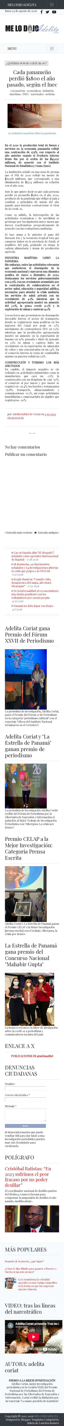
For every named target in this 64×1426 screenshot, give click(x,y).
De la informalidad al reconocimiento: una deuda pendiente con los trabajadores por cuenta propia (35, 594)
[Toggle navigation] (51, 4)
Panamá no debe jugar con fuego (33, 606)
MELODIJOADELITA (22, 4)
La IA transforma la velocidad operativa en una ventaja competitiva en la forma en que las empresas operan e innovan (37, 1284)
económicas (34, 90)
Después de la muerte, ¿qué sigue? (24, 1261)
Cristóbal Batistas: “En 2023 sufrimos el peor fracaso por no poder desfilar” (28, 1176)
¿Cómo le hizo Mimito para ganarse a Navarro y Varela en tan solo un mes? (30, 1270)
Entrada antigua (47, 532)
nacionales (37, 94)
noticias (50, 94)
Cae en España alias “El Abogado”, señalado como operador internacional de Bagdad (34, 556)
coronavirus (18, 90)
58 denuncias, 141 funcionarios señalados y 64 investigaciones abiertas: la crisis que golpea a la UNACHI (35, 567)
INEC (26, 94)
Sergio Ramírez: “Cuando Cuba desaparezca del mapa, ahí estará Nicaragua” (31, 582)
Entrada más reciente (19, 532)
